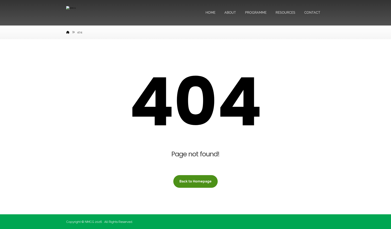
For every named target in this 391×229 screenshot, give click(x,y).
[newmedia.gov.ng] (81, 13)
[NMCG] (67, 32)
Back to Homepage (195, 181)
